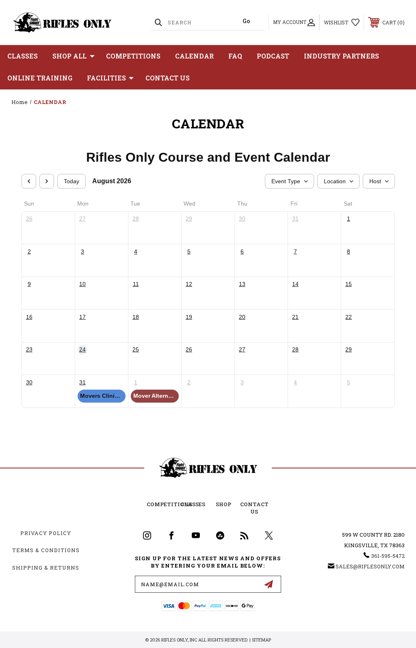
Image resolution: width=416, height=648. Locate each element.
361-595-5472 (388, 555)
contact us (254, 508)
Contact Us (167, 78)
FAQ (235, 56)
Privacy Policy (45, 533)
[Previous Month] (29, 181)
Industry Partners (341, 56)
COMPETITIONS (133, 56)
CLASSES (22, 56)
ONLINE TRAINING (39, 78)
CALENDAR (194, 56)
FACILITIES (106, 78)
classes (192, 504)
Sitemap (261, 640)
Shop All (69, 56)
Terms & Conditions (46, 550)
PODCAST (273, 56)
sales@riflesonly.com (370, 566)
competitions (169, 504)
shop (223, 504)
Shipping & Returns (45, 567)
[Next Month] (46, 181)
